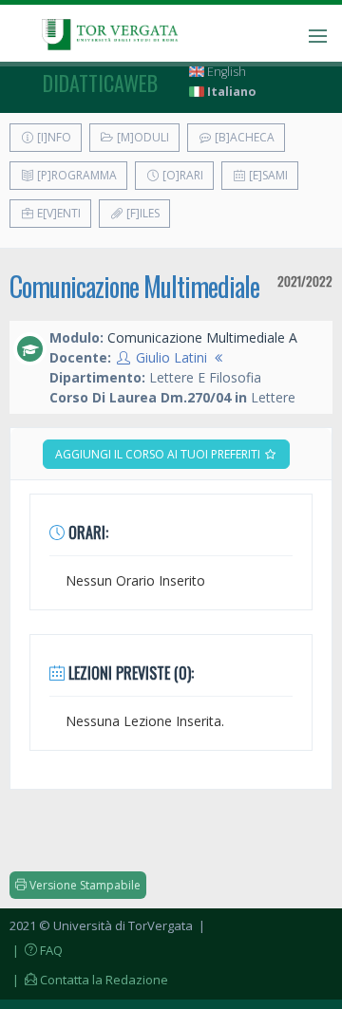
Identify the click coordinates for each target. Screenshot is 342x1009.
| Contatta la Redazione (89, 979)
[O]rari (181, 175)
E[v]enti (57, 213)
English (225, 72)
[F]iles (142, 213)
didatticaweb (100, 82)
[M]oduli (141, 137)
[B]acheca (243, 137)
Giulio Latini (171, 357)
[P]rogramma (75, 175)
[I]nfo (52, 137)
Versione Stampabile (84, 885)
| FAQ (36, 950)
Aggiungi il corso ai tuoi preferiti (159, 454)
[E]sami (267, 175)
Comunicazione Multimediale (134, 286)
